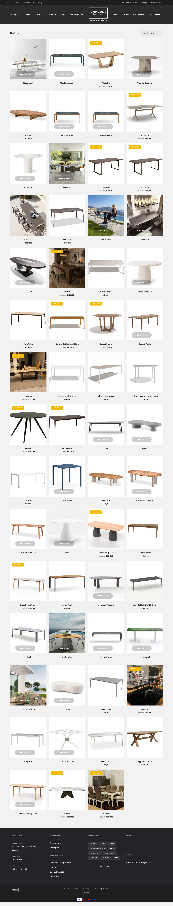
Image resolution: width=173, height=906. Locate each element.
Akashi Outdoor (67, 83)
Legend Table (145, 552)
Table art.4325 (67, 761)
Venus (67, 813)
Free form (105, 500)
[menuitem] (79, 899)
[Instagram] (170, 2)
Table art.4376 (105, 761)
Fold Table (67, 500)
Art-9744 (28, 239)
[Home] (36, 890)
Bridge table (106, 291)
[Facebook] (169, 2)
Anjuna (28, 135)
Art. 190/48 (106, 239)
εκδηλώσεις (110, 853)
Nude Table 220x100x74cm (144, 605)
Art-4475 (67, 187)
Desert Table (145, 344)
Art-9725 (106, 187)
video (112, 848)
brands (93, 843)
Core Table (28, 344)
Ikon (67, 552)
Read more (25, 74)
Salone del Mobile (97, 848)
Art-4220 (145, 135)
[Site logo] (98, 14)
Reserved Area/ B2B (130, 2)
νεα (116, 858)
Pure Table (106, 709)
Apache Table (67, 135)
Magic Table (67, 605)
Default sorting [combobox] (148, 33)
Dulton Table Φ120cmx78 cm (145, 396)
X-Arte (106, 813)
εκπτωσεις (106, 858)
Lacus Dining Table (106, 552)
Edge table (67, 448)
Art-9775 (67, 239)
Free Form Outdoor (144, 500)
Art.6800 (145, 239)
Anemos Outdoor (145, 83)
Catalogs (143, 2)
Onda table (67, 657)
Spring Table (28, 761)
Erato (144, 448)
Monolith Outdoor (106, 605)
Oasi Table (28, 657)
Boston (67, 291)
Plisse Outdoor (28, 709)
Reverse (144, 709)
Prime (67, 709)
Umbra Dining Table (28, 813)
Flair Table (28, 500)
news (102, 843)
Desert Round (106, 344)
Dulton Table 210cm (67, 396)
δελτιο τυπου (95, 853)
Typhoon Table (145, 761)
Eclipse (28, 448)
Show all (104, 866)
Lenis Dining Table (28, 605)
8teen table (28, 83)
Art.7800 (28, 291)
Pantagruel (145, 657)
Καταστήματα (155, 2)
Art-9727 (145, 187)
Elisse (105, 448)
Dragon (28, 396)
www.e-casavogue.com (141, 862)
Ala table (106, 83)
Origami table (106, 657)
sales (111, 843)
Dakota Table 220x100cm (67, 344)
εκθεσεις (93, 858)
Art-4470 (28, 187)
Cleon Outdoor (144, 291)
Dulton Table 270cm (106, 396)
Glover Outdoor (28, 552)
